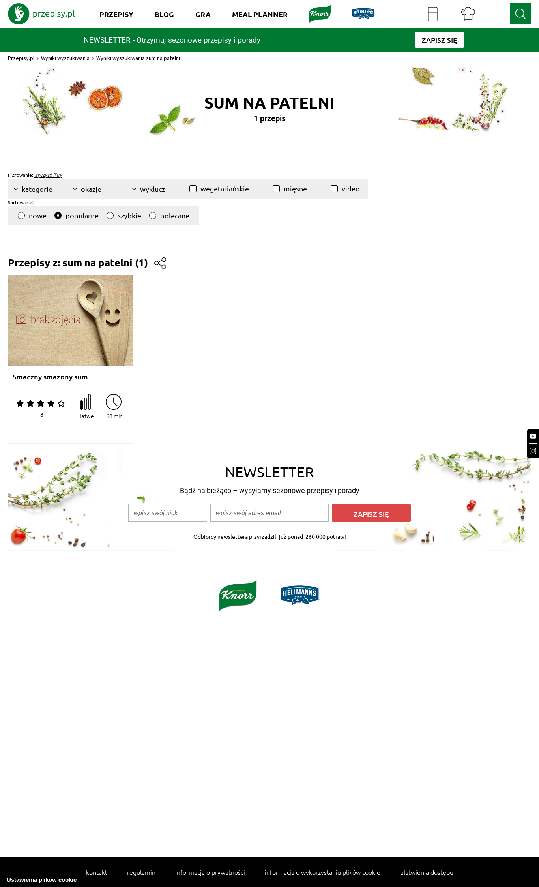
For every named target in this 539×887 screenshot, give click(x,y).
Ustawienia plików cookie (42, 879)
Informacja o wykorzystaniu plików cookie (322, 872)
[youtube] (533, 436)
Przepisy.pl (21, 58)
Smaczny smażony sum (50, 377)
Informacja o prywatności (210, 872)
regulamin (141, 872)
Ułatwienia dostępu (426, 872)
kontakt (96, 872)
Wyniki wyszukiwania (65, 58)
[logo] (41, 13)
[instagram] (533, 451)
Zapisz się (371, 513)
